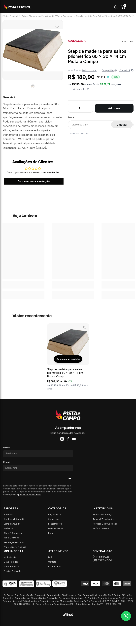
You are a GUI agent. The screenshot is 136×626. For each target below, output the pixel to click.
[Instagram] (62, 439)
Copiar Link (125, 70)
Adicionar (114, 108)
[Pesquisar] (116, 7)
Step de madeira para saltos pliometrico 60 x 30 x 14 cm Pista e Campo (65, 373)
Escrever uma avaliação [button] (34, 181)
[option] (33, 50)
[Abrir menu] (130, 7)
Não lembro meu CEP (78, 133)
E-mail (6, 462)
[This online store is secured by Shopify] (9, 583)
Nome (6, 447)
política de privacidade (29, 494)
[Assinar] (70, 478)
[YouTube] (74, 439)
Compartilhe (108, 70)
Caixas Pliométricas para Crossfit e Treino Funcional (47, 16)
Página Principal (10, 16)
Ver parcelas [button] (79, 89)
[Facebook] (68, 439)
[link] (23, 285)
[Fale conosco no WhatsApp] (126, 616)
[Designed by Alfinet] (68, 614)
